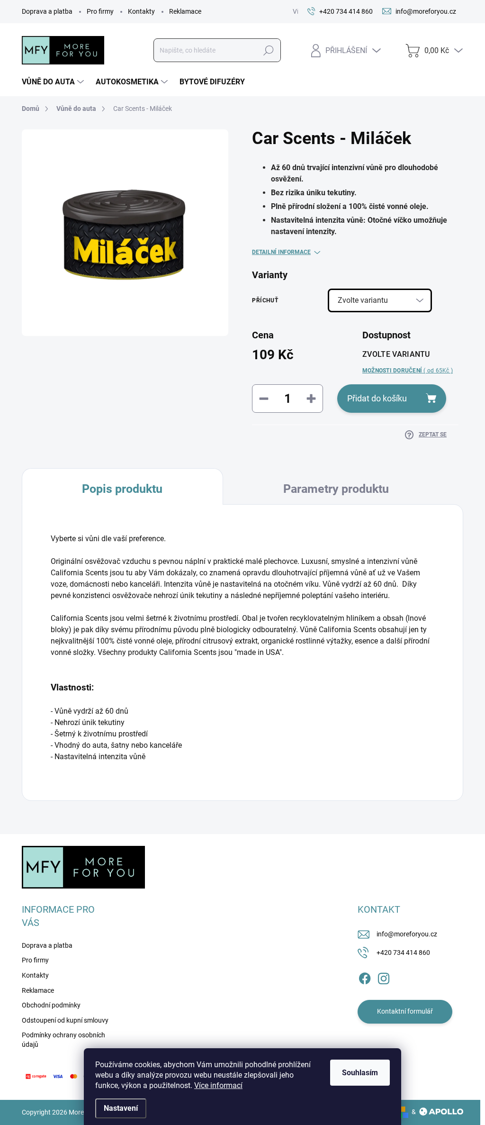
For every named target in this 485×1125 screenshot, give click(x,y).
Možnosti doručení (407, 370)
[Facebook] (365, 977)
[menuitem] (54, 82)
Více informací (218, 1085)
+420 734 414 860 (403, 952)
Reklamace (185, 11)
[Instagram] (384, 977)
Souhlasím (360, 1072)
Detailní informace (281, 252)
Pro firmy (100, 11)
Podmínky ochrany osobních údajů (63, 1039)
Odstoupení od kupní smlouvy (65, 1020)
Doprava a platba (47, 11)
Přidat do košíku (377, 398)
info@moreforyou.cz (407, 934)
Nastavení (121, 1108)
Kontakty (141, 11)
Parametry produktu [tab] (336, 489)
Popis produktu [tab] (122, 489)
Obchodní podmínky (51, 1005)
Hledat (268, 50)
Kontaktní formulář (405, 1011)
